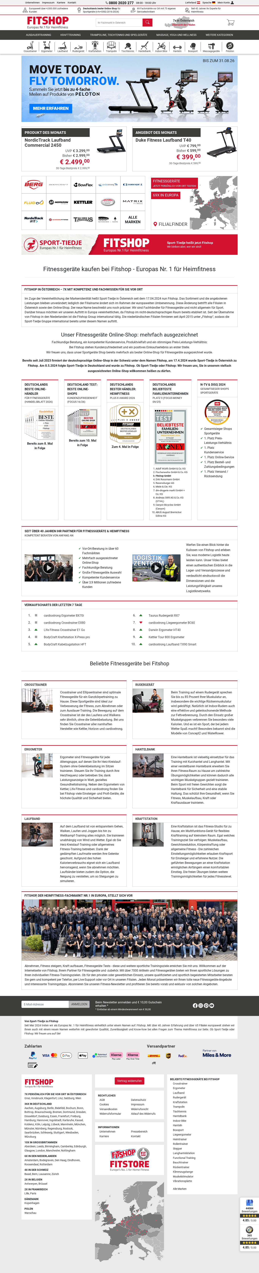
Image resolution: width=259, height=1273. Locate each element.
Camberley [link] (66, 1146)
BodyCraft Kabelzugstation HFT (65, 644)
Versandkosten (108, 1109)
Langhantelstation (184, 1153)
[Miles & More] (217, 1053)
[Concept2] (133, 184)
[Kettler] (83, 202)
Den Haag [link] (60, 1160)
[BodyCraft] (58, 184)
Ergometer (33, 749)
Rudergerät (144, 685)
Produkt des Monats (45, 132)
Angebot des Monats (156, 132)
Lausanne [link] (44, 1174)
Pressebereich (139, 1131)
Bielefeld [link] (60, 1108)
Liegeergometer (182, 1134)
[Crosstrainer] (37, 700)
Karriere (61, 2)
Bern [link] (35, 1174)
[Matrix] (133, 202)
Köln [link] (37, 1124)
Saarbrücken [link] (31, 1132)
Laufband (32, 819)
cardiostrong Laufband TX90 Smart (172, 644)
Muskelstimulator (183, 1176)
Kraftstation (146, 819)
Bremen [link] (57, 1112)
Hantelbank (145, 749)
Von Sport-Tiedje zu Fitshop (41, 1021)
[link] (194, 203)
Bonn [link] (80, 1108)
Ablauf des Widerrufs (143, 1113)
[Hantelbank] (148, 765)
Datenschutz (138, 1100)
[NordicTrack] (34, 219)
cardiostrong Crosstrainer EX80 (64, 623)
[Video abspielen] (49, 568)
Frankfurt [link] (63, 1116)
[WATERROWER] (108, 219)
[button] (32, 89)
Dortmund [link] (69, 1112)
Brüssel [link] (42, 1183)
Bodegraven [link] (46, 1160)
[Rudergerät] (148, 700)
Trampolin (179, 1106)
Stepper (177, 1148)
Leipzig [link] (46, 1124)
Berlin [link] (50, 1108)
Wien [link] (78, 1098)
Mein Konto (224, 2)
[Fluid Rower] (34, 202)
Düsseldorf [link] (30, 1116)
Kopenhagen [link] (31, 1203)
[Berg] (34, 184)
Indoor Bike (179, 1120)
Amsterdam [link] (31, 1160)
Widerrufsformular (110, 1113)
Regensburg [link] (55, 1128)
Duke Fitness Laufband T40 (163, 140)
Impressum (48, 2)
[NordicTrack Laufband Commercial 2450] (110, 142)
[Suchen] (147, 23)
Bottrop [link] (29, 1112)
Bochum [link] (71, 1108)
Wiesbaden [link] (71, 1132)
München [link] (79, 1124)
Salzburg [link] (69, 1098)
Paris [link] (33, 1193)
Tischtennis (179, 1111)
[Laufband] (37, 834)
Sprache (206, 2)
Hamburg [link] (30, 1120)
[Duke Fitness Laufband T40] (221, 142)
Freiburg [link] (75, 1116)
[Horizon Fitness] (58, 202)
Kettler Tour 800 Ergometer (166, 637)
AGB (102, 1100)
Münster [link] (29, 1128)
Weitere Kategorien (219, 35)
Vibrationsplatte (182, 1181)
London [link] (40, 1150)
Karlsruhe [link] (68, 1120)
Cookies (104, 1104)
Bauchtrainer (180, 1162)
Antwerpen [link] (30, 1183)
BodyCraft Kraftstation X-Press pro (67, 637)
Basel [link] (27, 1174)
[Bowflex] (83, 184)
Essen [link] (53, 1116)
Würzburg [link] (30, 1136)
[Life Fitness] (108, 202)
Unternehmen (32, 2)
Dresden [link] (81, 1112)
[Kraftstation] (148, 834)
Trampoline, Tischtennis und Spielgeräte (118, 35)
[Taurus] (83, 219)
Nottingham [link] (68, 1150)
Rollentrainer (180, 1144)
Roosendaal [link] (31, 1164)
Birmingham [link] (52, 1146)
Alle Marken (180, 1189)
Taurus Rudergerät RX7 (164, 615)
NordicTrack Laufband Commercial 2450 (48, 142)
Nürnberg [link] (40, 1128)
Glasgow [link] (29, 1150)
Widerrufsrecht (139, 1109)
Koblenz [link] (29, 1124)
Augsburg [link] (40, 1108)
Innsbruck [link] (37, 1098)
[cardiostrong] (108, 184)
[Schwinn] (58, 219)
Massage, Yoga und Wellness (176, 35)
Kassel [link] (79, 1120)
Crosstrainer (35, 685)
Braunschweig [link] (43, 1112)
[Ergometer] (37, 765)
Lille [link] (26, 1193)
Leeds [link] (40, 1146)
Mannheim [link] (67, 1124)
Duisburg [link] (43, 1116)
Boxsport (178, 1130)
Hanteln (177, 1125)
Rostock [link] (68, 1128)
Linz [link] (60, 1098)
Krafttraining (70, 35)
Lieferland (190, 2)
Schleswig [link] (46, 1132)
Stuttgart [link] (58, 1132)
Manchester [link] (53, 1150)
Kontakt (72, 2)
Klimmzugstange (183, 1171)
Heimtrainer (180, 1139)
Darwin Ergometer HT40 (165, 630)
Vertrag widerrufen (129, 1081)
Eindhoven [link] (73, 1160)
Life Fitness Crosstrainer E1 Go (64, 630)
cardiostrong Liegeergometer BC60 (172, 623)
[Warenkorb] (232, 22)
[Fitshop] (48, 22)
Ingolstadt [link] (55, 1120)
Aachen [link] (28, 1108)
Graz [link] (27, 1098)
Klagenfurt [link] (50, 1098)
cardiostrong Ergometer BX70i (64, 615)
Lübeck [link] (55, 1124)
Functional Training (184, 1158)
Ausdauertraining (38, 35)
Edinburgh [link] (80, 1146)
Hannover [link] (42, 1120)
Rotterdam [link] (46, 1164)
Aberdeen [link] (30, 1146)
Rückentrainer (181, 1167)
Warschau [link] (30, 1213)
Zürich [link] (55, 1174)
